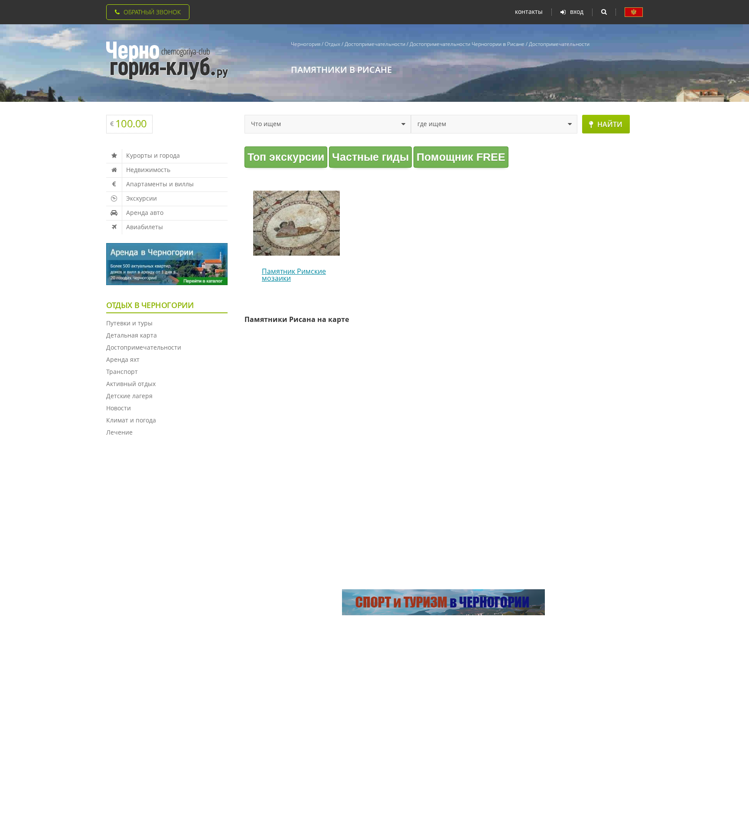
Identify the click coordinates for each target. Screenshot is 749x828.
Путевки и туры (129, 323)
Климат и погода (131, 420)
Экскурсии (141, 198)
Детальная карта (131, 335)
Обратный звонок (152, 12)
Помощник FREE (461, 157)
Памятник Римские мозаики (294, 274)
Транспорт (122, 371)
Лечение (119, 432)
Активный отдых (131, 384)
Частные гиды (370, 157)
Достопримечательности (143, 347)
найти (609, 124)
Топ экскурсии (285, 157)
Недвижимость (148, 170)
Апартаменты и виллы (160, 184)
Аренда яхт (123, 359)
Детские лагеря (129, 396)
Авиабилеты (144, 227)
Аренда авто (144, 212)
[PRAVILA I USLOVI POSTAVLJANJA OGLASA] (634, 12)
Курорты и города (153, 155)
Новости (118, 408)
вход (576, 12)
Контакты (529, 12)
